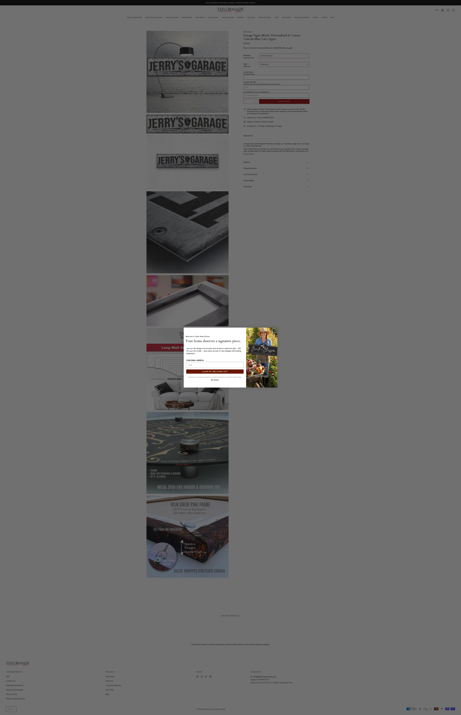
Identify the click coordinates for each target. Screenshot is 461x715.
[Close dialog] (274, 331)
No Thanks (215, 379)
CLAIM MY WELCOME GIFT (215, 372)
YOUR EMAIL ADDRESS (195, 360)
